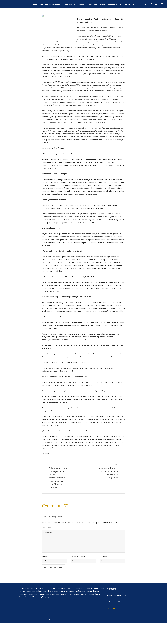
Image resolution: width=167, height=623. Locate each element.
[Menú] (162, 4)
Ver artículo (46, 454)
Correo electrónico (78, 556)
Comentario (46, 527)
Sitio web (103, 556)
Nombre (45, 556)
